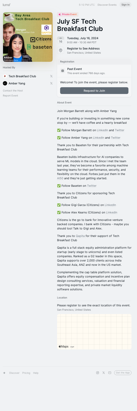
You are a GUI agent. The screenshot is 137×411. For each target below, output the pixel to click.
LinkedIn (103, 130)
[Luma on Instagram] (98, 373)
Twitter (119, 130)
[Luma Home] (7, 4)
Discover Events (107, 4)
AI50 (60, 178)
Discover (14, 372)
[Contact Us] (110, 373)
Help (36, 372)
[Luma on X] (104, 373)
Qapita (81, 236)
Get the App (123, 372)
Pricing (26, 372)
